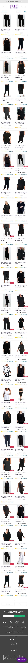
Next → (20, 604)
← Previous (7, 604)
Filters (19, 11)
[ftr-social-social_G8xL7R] (13, 650)
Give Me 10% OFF (19, 616)
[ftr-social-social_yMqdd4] (16, 650)
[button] (2, 6)
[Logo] (14, 645)
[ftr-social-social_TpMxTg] (14, 650)
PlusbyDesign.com (17, 631)
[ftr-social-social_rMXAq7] (11, 650)
